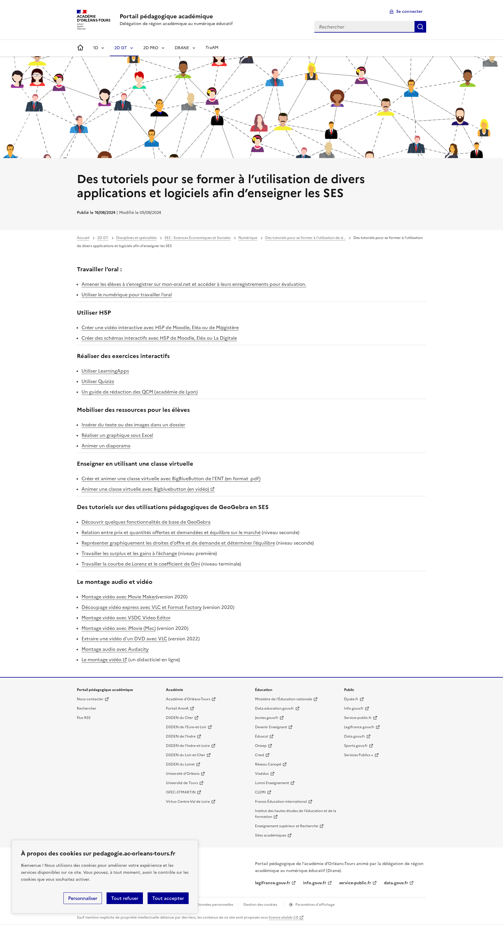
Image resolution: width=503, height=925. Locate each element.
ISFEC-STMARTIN (181, 792)
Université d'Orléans (182, 773)
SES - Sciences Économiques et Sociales (197, 237)
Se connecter (409, 11)
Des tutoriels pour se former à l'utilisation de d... (305, 237)
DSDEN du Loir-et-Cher (185, 755)
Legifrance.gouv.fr (359, 727)
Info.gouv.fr (354, 708)
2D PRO (150, 48)
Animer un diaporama (106, 445)
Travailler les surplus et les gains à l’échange (129, 553)
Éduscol (261, 736)
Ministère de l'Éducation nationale (283, 699)
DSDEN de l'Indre (181, 736)
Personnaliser (82, 898)
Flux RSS (84, 717)
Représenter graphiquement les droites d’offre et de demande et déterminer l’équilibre (178, 542)
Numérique (247, 237)
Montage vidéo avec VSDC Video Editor (126, 617)
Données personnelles (214, 904)
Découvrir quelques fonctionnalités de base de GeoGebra (146, 521)
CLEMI (260, 792)
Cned (259, 755)
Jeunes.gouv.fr (266, 717)
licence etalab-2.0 (283, 917)
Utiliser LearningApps (105, 370)
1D (95, 48)
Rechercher (420, 27)
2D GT (120, 48)
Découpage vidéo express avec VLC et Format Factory (142, 607)
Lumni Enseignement (272, 783)
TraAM (212, 48)
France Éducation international (281, 801)
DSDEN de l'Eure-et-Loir (186, 727)
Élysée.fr (351, 699)
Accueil (83, 237)
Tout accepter (168, 898)
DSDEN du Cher (179, 717)
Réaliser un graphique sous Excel (117, 435)
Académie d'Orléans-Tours (188, 699)
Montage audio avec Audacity (115, 649)
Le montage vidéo (101, 659)
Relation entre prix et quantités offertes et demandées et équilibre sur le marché (171, 532)
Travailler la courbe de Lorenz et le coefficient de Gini (141, 563)
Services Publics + (358, 755)
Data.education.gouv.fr (274, 708)
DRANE (182, 48)
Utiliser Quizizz (98, 381)
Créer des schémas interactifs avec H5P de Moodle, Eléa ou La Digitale (159, 337)
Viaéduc (262, 773)
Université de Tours (182, 783)
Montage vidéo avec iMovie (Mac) (119, 628)
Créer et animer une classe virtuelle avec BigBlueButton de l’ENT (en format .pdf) (171, 478)
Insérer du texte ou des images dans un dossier (133, 424)
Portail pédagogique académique (166, 16)
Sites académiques (270, 835)
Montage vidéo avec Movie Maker (119, 596)
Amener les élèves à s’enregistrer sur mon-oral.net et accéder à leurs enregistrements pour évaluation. (194, 284)
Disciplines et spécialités (136, 237)
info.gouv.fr (314, 883)
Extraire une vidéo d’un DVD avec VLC (124, 638)
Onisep (261, 745)
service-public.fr (355, 883)
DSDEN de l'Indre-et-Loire (188, 745)
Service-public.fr (358, 717)
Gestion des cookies (260, 904)
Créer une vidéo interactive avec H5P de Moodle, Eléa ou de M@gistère (160, 327)
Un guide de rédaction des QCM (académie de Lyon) (140, 391)
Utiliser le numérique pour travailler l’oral (127, 294)
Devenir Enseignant (271, 727)
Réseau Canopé (268, 764)
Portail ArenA (177, 708)
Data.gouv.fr (354, 736)
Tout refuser (124, 898)
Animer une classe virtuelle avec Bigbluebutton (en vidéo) (145, 488)
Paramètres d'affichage (315, 904)
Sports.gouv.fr (356, 745)
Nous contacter (90, 699)
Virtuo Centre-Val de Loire (188, 801)
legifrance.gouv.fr (272, 883)
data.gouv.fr (396, 883)
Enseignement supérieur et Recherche (286, 826)
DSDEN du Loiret (180, 764)
